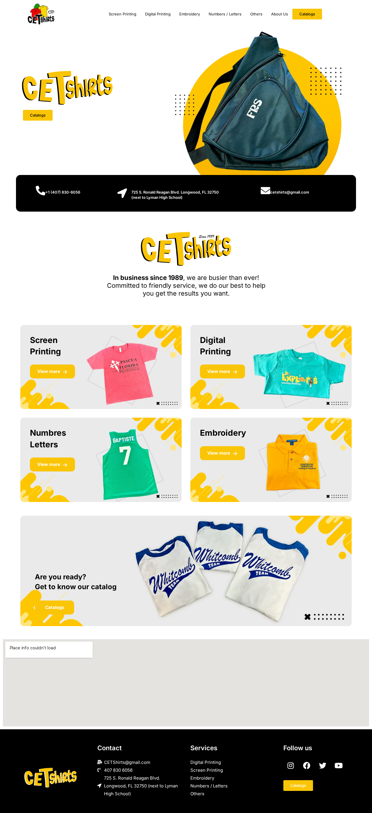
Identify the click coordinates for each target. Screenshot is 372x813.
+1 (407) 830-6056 (62, 192)
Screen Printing (122, 14)
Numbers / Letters (225, 14)
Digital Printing (158, 14)
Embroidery (189, 14)
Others (256, 14)
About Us (279, 14)
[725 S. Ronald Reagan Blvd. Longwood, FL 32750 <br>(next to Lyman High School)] (122, 193)
